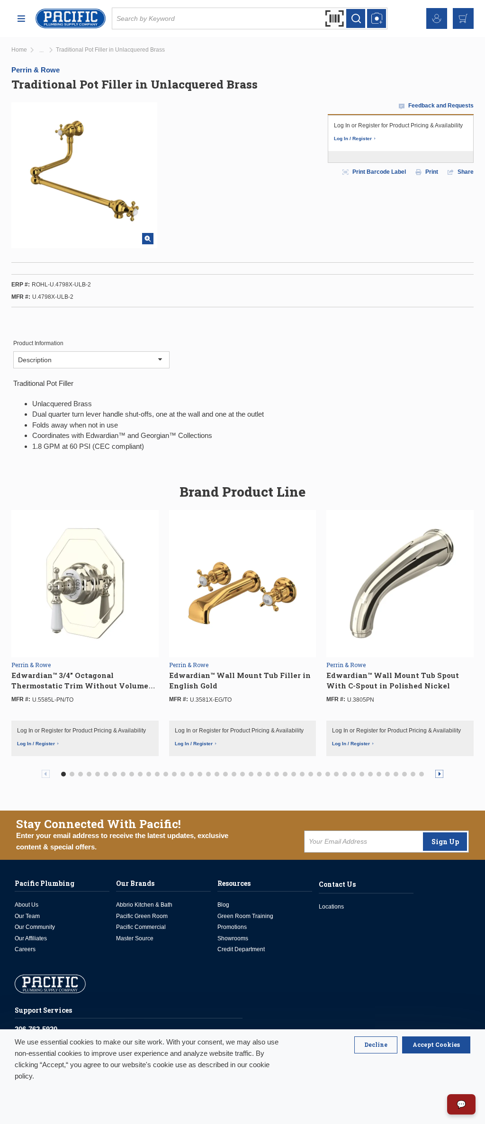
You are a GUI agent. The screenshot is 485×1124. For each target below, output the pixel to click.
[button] (63, 774)
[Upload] (376, 18)
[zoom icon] (147, 238)
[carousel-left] (46, 774)
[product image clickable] (85, 583)
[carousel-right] (439, 774)
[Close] (375, 1044)
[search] (355, 18)
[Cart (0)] (463, 18)
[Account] (436, 18)
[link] (41, 50)
